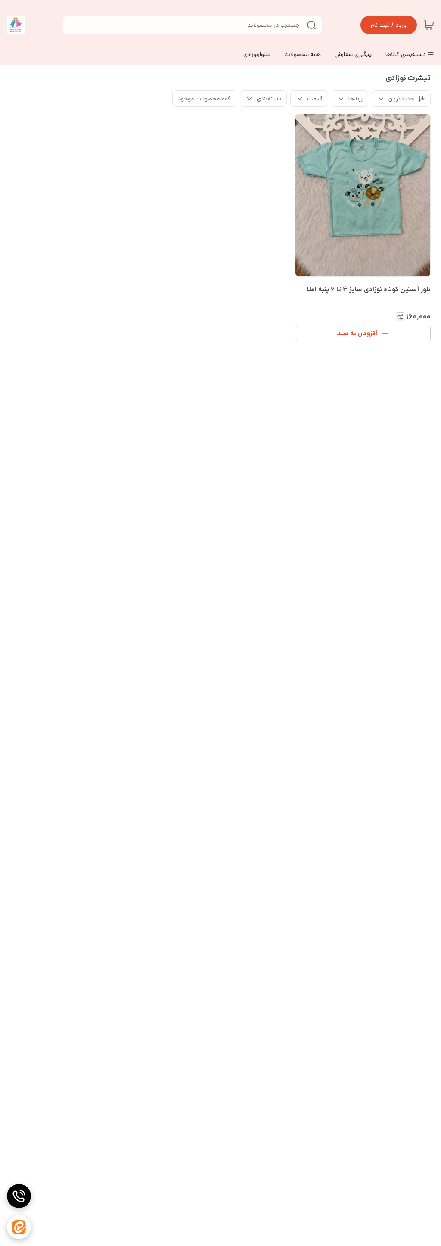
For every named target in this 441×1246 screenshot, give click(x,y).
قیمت (315, 98)
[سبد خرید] (429, 25)
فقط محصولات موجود (204, 98)
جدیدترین (401, 98)
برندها (355, 98)
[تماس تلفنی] (19, 1196)
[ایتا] (19, 1227)
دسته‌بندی (269, 98)
